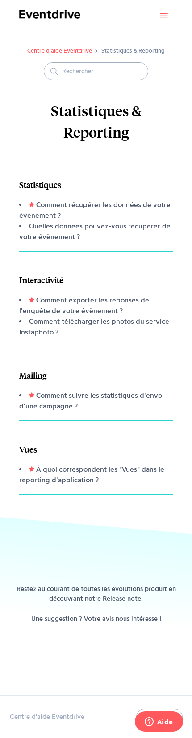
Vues (28, 449)
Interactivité (41, 279)
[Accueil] (49, 20)
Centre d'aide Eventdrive (59, 50)
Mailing (32, 375)
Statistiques (40, 184)
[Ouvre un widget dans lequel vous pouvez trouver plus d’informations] (158, 722)
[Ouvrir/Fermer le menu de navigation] (163, 16)
